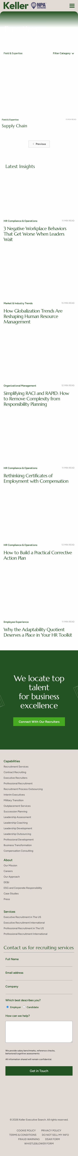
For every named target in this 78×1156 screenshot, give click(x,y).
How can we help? (17, 1015)
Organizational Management (20, 385)
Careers (8, 871)
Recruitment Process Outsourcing (23, 789)
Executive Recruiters (15, 777)
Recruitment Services (16, 766)
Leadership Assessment (17, 817)
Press (7, 899)
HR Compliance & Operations (20, 221)
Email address (14, 972)
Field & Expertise (10, 119)
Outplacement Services (17, 805)
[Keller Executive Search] (25, 5)
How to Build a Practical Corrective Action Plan (38, 555)
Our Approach (12, 876)
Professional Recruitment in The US (24, 928)
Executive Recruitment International (24, 922)
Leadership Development (18, 828)
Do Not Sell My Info (55, 1134)
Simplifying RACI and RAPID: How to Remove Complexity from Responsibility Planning (36, 398)
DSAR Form (52, 1139)
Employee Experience (16, 622)
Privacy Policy (51, 1130)
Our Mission (10, 865)
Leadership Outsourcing (17, 834)
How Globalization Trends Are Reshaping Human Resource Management (33, 316)
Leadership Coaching (16, 822)
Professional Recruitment (18, 783)
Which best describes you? (23, 1000)
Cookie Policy (26, 1130)
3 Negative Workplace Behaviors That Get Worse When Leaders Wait (35, 234)
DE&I (6, 882)
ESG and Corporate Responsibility (23, 887)
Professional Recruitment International (25, 933)
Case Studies (11, 893)
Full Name (12, 959)
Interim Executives (14, 794)
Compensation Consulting (18, 850)
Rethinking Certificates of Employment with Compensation (36, 478)
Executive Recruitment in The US (22, 917)
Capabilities (12, 761)
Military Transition (14, 800)
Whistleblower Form (39, 1143)
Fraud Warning (29, 1139)
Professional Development (19, 839)
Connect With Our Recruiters (39, 721)
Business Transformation (18, 845)
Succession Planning (15, 811)
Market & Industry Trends (18, 303)
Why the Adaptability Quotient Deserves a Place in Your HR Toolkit (38, 632)
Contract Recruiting (15, 772)
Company (11, 986)
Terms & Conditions (22, 1134)
